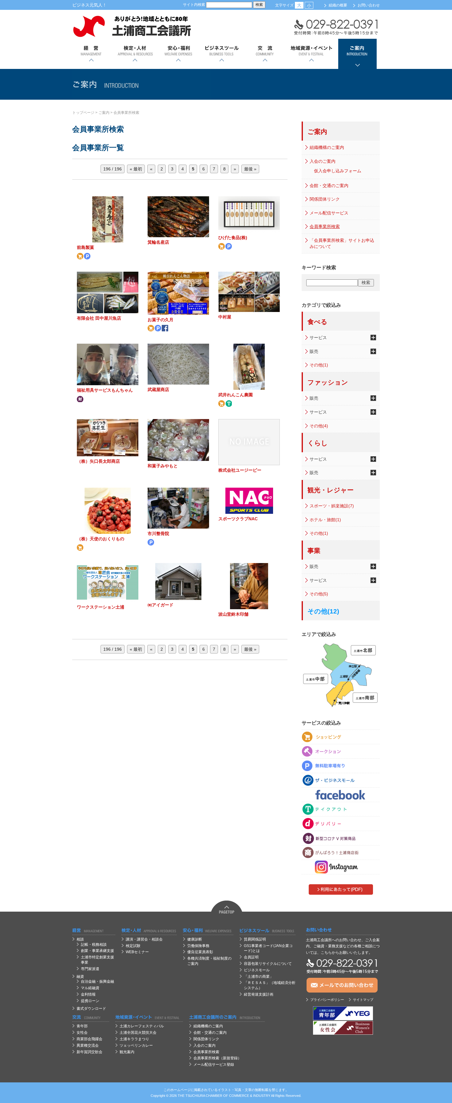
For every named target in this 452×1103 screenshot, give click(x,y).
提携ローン (90, 1001)
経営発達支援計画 (258, 994)
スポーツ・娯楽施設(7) (332, 505)
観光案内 (127, 1052)
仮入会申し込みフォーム (337, 170)
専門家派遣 (90, 969)
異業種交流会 (88, 1045)
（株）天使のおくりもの (100, 538)
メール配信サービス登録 (213, 1064)
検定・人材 (135, 54)
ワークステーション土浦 (100, 607)
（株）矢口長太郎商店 (98, 461)
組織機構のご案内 (327, 147)
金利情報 (88, 994)
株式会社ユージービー (239, 470)
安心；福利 (178, 54)
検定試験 (133, 946)
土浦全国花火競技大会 (138, 1032)
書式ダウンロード (91, 1008)
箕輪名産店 (158, 242)
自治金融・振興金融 (97, 981)
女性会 (82, 1032)
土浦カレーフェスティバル (142, 1026)
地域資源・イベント (311, 54)
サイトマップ (363, 999)
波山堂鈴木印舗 (233, 614)
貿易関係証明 (255, 939)
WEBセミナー (137, 952)
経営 (91, 54)
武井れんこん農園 (235, 394)
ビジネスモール (257, 970)
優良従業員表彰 (200, 952)
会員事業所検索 (126, 112)
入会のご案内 (322, 161)
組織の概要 (338, 5)
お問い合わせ (369, 5)
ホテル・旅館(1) (325, 519)
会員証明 (251, 957)
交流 (265, 54)
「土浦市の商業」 (258, 976)
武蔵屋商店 (158, 389)
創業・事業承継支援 (97, 951)
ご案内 (357, 54)
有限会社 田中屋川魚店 (99, 318)
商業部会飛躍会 (89, 1039)
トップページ (83, 112)
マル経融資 (90, 988)
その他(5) (319, 593)
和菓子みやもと (163, 465)
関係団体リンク (325, 199)
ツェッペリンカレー (136, 1045)
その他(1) (319, 364)
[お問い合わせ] (343, 930)
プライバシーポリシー (327, 999)
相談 (80, 939)
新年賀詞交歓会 (89, 1052)
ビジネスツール (221, 54)
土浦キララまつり (134, 1039)
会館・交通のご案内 (329, 185)
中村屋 (224, 316)
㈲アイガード (160, 604)
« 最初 (136, 168)
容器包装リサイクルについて (268, 963)
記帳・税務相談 (94, 944)
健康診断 (194, 939)
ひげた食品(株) (232, 237)
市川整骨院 (158, 533)
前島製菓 (85, 247)
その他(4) (319, 425)
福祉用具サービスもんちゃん (105, 390)
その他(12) (323, 611)
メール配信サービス (329, 212)
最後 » (250, 168)
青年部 (82, 1026)
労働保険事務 (198, 946)
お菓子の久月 (160, 319)
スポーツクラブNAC (238, 518)
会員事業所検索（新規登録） (217, 1058)
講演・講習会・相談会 (144, 939)
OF (225, 1095)
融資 (80, 976)
